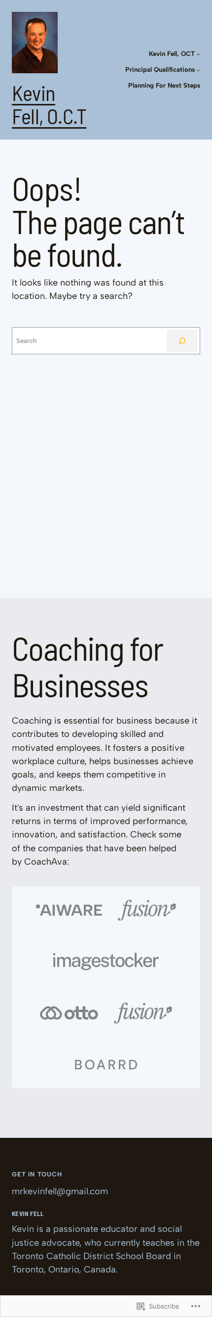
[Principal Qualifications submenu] (198, 70)
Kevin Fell (27, 1214)
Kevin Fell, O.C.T (49, 104)
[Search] (182, 341)
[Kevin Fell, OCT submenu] (198, 54)
